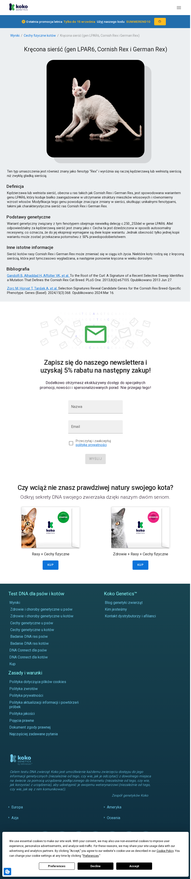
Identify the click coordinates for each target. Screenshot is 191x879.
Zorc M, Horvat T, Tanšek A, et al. (32, 288)
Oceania (112, 822)
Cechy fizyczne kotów (40, 35)
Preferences (56, 866)
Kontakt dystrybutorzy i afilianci (130, 616)
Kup (12, 664)
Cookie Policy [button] (165, 851)
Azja (15, 822)
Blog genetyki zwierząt (124, 602)
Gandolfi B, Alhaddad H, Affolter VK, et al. (38, 275)
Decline (95, 866)
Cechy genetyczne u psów (31, 623)
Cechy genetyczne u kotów (32, 630)
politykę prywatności (91, 445)
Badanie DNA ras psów (29, 636)
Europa (17, 811)
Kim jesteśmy (116, 609)
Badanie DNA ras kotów (29, 643)
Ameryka (113, 811)
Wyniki (15, 35)
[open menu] (178, 7)
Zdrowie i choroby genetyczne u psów (41, 609)
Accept (134, 866)
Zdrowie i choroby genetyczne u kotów (41, 616)
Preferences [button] (91, 855)
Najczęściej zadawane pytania (33, 734)
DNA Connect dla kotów (28, 657)
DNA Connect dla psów (28, 650)
